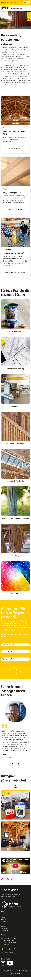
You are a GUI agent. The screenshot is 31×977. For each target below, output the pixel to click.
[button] (28, 7)
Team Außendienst (8, 652)
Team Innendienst (8, 645)
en (28, 2)
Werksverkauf (7, 659)
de (25, 2)
